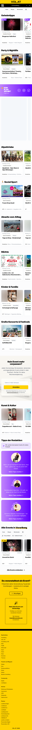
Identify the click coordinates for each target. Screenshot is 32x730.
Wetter (3, 664)
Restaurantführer (5, 668)
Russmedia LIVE (5, 724)
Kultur (2, 651)
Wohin (2, 672)
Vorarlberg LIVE (5, 641)
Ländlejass (4, 682)
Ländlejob (3, 709)
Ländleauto (4, 705)
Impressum (4, 691)
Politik (2, 645)
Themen (3, 657)
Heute (6, 9)
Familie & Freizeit (18, 535)
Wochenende (20, 9)
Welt (2, 643)
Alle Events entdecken (15, 570)
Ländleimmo (4, 707)
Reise (2, 670)
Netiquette (3, 695)
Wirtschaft (3, 647)
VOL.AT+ (3, 639)
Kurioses (3, 655)
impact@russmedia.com (16, 618)
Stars (2, 653)
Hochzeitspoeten (5, 713)
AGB (2, 693)
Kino (2, 666)
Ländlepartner (4, 711)
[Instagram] (24, 90)
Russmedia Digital (5, 722)
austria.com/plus (5, 720)
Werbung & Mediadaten (7, 689)
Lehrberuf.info (4, 715)
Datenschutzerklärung (12, 392)
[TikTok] (28, 90)
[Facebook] (19, 90)
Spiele (2, 680)
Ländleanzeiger (5, 703)
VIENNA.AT (4, 717)
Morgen (12, 9)
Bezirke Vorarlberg (5, 674)
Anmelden (16, 387)
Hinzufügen (17, 593)
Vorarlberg (3, 637)
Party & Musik (7, 535)
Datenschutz (4, 697)
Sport (2, 649)
